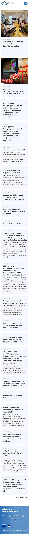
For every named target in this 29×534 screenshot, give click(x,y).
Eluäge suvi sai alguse (12, 223)
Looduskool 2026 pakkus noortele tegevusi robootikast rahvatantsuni (14, 197)
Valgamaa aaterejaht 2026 (14, 150)
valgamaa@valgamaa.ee (16, 521)
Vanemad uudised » (22, 497)
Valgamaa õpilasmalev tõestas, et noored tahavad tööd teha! (14, 211)
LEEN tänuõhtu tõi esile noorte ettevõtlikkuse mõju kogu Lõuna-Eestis (14, 325)
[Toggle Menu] (26, 3)
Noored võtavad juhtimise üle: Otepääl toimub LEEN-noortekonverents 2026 (14, 383)
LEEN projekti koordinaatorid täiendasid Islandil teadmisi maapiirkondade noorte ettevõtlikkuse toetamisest (14, 270)
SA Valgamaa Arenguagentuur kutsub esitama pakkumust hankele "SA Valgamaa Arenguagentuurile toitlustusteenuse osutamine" (12, 110)
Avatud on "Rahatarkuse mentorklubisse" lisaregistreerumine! (13, 44)
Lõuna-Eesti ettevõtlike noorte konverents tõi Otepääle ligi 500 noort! (13, 340)
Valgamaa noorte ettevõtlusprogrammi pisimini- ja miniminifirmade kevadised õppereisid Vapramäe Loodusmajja (14, 356)
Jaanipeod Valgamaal (12, 301)
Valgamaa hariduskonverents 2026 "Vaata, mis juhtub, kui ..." (13, 91)
